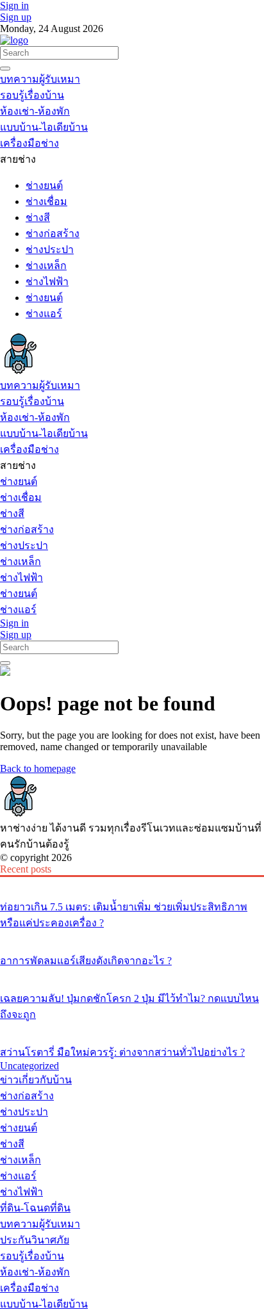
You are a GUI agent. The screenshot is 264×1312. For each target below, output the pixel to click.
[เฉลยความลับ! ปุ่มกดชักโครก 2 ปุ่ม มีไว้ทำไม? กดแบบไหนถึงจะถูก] (132, 974)
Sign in (14, 5)
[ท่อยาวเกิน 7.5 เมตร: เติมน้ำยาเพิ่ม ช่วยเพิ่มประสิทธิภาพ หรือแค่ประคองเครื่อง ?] (132, 883)
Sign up (15, 17)
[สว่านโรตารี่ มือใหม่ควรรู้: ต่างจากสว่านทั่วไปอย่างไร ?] (132, 1028)
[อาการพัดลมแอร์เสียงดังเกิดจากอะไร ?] (132, 936)
